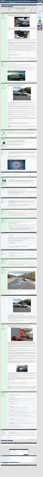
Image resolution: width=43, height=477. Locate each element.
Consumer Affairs (11, 380)
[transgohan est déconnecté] (4, 143)
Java (15, 1)
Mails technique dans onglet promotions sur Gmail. (6, 457)
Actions (4, 3)
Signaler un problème (10, 6)
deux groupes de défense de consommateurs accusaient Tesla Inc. (17, 102)
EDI (19, 1)
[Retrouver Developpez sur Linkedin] (42, 2)
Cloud (9, 1)
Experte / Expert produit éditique (13, 453)
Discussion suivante (21, 444)
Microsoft (14, 1)
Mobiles (27, 1)
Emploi (22, 0)
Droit (27, 0)
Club (28, 0)
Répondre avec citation (31, 60)
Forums (8, 0)
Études (25, 0)
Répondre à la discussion (4, 6)
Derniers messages (1, 3)
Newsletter (19, 0)
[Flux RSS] (40, 2)
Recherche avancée (41, 3)
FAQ (13, 0)
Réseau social (7, 3)
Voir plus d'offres (26, 454)
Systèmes (29, 1)
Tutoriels (11, 0)
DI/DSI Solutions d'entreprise (5, 1)
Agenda (11, 3)
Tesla (13, 380)
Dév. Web (17, 1)
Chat (17, 0)
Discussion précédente (16, 444)
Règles (14, 3)
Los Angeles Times (11, 120)
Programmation (21, 1)
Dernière (35, 6)
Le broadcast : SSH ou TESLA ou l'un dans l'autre (5, 456)
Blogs (15, 0)
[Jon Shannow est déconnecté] (4, 181)
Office (25, 1)
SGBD (23, 1)
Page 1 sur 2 (31, 440)
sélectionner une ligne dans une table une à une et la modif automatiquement (8, 461)
